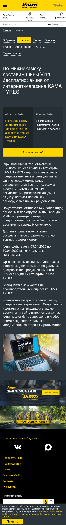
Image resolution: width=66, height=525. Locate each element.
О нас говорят (23, 47)
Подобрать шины (8, 16)
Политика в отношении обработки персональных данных (31, 515)
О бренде (9, 40)
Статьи (40, 47)
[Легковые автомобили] (57, 5)
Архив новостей (33, 152)
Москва (8, 24)
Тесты (37, 40)
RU (49, 24)
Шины (6, 469)
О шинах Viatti (11, 475)
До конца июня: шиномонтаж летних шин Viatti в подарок (48, 125)
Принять (12, 521)
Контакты (8, 481)
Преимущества (12, 463)
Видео (7, 47)
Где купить (43, 16)
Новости (24, 40)
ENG (55, 24)
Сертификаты (12, 53)
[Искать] (51, 502)
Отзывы (50, 40)
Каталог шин (30, 18)
